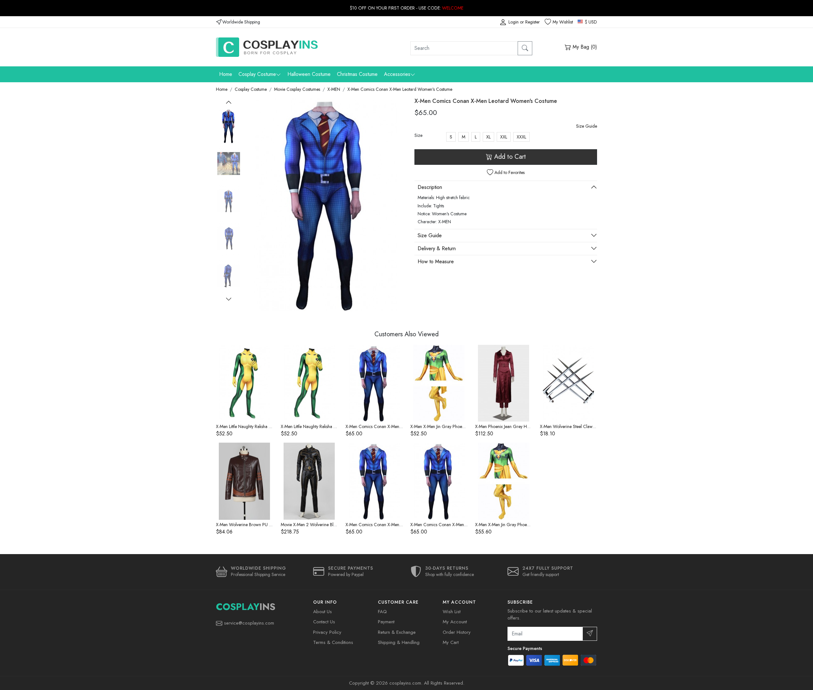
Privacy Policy (327, 632)
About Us (322, 611)
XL (488, 137)
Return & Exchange (397, 632)
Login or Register (524, 22)
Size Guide (586, 126)
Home (225, 74)
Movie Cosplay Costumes (297, 89)
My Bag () (584, 46)
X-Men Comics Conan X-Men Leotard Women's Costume (399, 89)
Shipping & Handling (399, 642)
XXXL (521, 137)
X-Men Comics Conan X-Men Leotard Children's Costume (399, 426)
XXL (503, 137)
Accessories (397, 74)
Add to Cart (509, 156)
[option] (228, 126)
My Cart (451, 642)
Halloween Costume (309, 74)
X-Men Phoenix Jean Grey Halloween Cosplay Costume (526, 426)
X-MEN (333, 89)
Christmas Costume (357, 74)
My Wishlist (563, 22)
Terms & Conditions (333, 642)
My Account (455, 621)
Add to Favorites (509, 172)
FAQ (382, 611)
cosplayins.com (405, 683)
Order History (457, 632)
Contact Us (324, 621)
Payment (386, 621)
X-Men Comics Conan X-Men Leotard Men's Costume (395, 524)
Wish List (451, 611)
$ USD (590, 22)
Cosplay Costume (257, 74)
